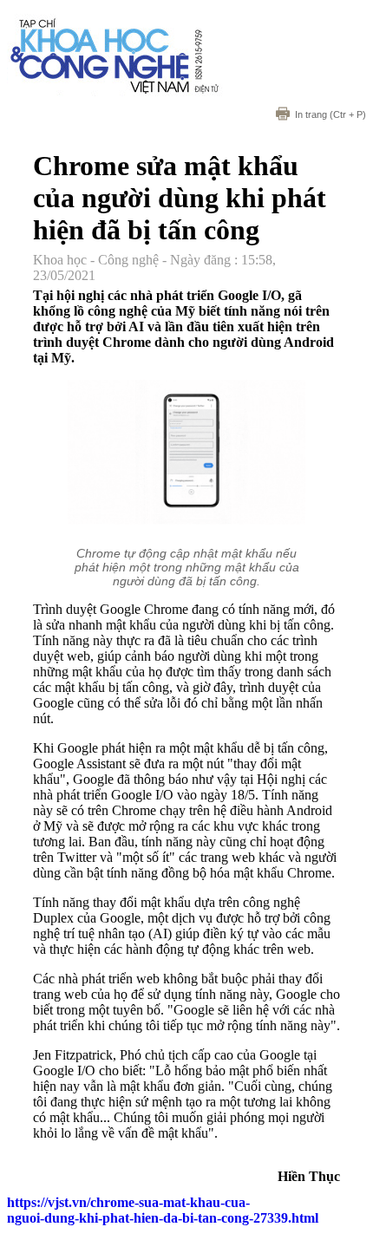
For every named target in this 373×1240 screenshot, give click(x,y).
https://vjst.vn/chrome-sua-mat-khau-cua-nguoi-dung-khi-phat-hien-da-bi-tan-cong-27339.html (162, 1210)
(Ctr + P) (330, 114)
